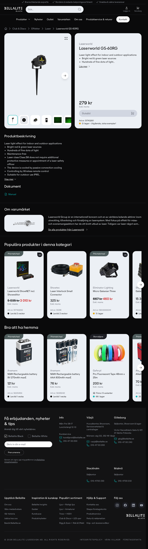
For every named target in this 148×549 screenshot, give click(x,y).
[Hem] (5, 28)
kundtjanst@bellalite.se (74, 437)
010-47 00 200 (70, 441)
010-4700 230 (97, 481)
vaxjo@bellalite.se (99, 441)
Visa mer (8, 179)
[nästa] (140, 284)
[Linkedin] (133, 505)
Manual (12, 194)
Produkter (21, 19)
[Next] (64, 75)
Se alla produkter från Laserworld (66, 229)
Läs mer (83, 66)
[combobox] (55, 9)
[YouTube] (141, 505)
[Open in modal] (66, 38)
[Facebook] (125, 505)
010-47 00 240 (125, 442)
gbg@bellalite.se (126, 438)
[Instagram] (117, 505)
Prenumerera (14, 452)
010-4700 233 (125, 481)
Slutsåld (86, 113)
